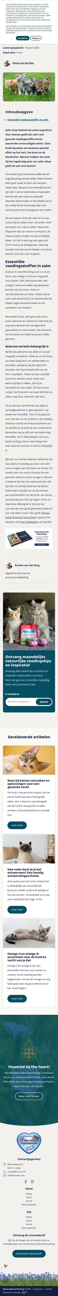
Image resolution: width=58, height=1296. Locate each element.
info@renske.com (16, 1175)
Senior (29, 1201)
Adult (29, 1197)
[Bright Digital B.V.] (24, 1292)
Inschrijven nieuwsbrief (29, 1253)
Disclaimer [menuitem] (38, 1289)
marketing (16, 1292)
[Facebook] (25, 1181)
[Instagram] (32, 1181)
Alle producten (29, 1204)
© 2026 (17, 1289)
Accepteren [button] (23, 38)
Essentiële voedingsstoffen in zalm (28, 119)
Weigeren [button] (36, 38)
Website (6, 1292)
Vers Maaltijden (29, 522)
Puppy (29, 1193)
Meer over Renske (29, 1096)
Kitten (29, 1217)
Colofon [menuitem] (49, 1289)
